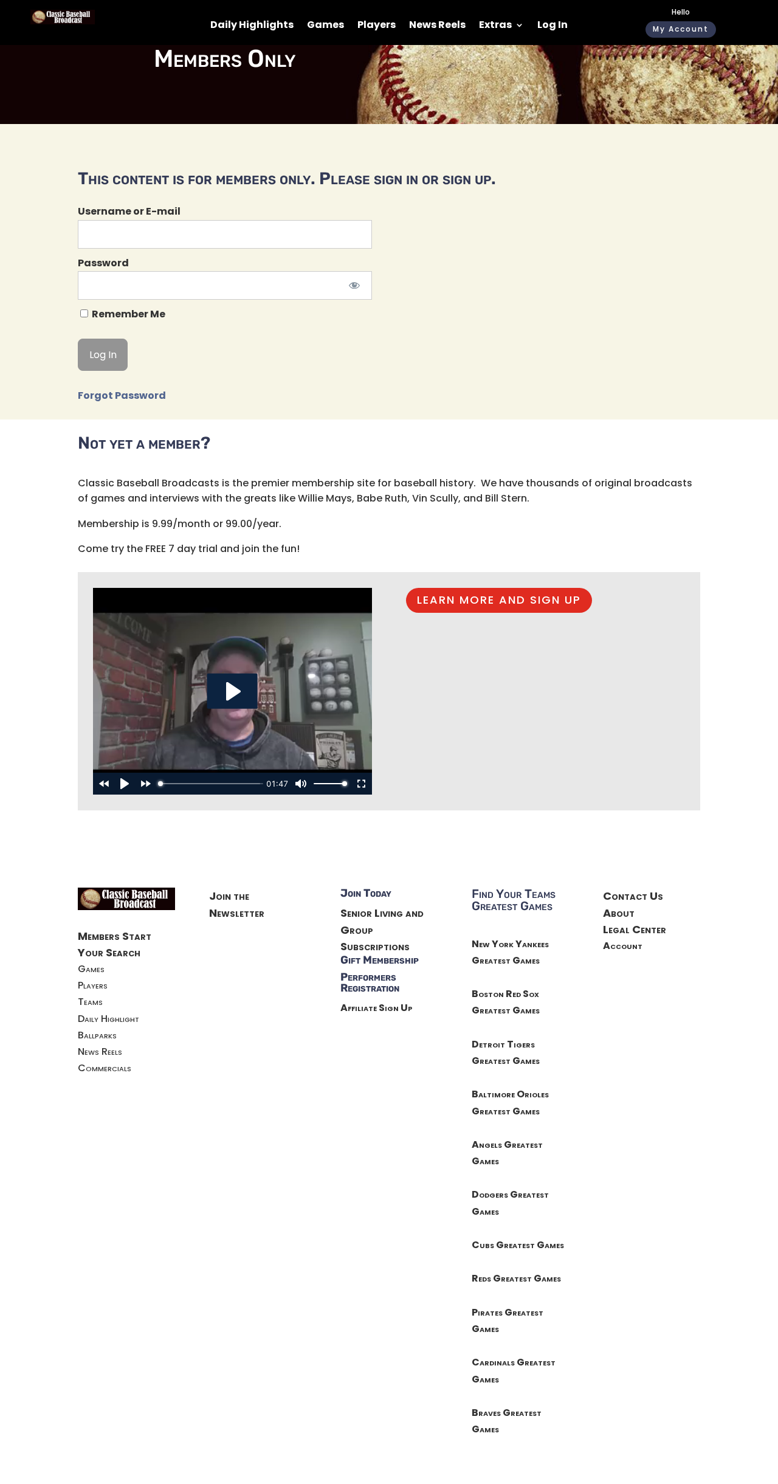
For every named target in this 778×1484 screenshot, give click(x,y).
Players (376, 26)
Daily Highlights (252, 26)
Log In (552, 26)
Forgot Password (122, 395)
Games (325, 26)
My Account (681, 29)
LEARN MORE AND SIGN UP (499, 599)
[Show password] (354, 285)
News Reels (437, 26)
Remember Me (127, 314)
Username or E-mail (129, 211)
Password (103, 263)
